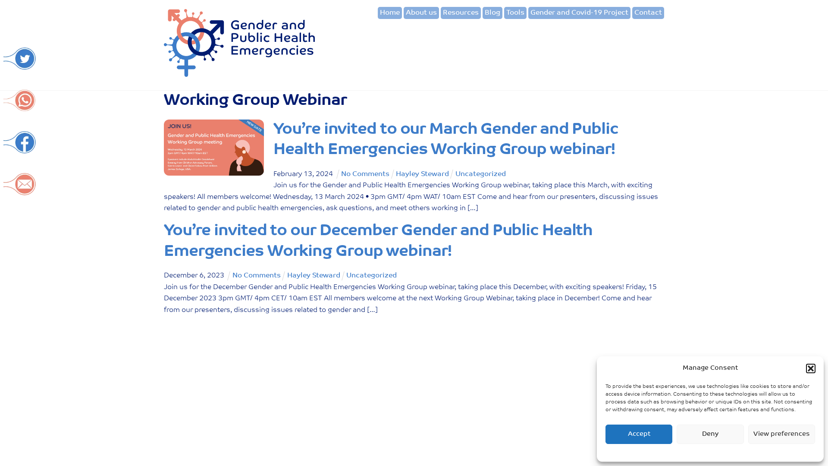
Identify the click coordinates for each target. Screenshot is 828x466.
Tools (515, 12)
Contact (648, 12)
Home (390, 12)
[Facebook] (20, 149)
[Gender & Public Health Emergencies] (239, 74)
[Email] (20, 191)
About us (421, 12)
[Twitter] (20, 66)
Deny (710, 434)
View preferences (781, 434)
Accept (639, 434)
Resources (461, 12)
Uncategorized (480, 174)
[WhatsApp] (20, 108)
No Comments (365, 174)
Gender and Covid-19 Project (579, 12)
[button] (810, 368)
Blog (492, 12)
